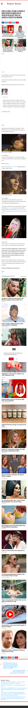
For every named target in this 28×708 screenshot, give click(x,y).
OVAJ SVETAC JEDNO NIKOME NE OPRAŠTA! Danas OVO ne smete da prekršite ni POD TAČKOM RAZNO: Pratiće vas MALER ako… (13, 698)
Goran (10, 208)
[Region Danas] (14, 3)
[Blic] (13, 68)
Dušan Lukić (5, 97)
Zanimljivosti (5, 19)
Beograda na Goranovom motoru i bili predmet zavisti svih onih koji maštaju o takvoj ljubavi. (14, 211)
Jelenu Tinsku (13, 166)
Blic (2, 272)
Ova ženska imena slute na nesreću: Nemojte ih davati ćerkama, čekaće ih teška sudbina (17, 671)
